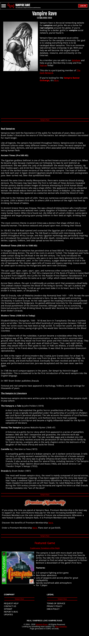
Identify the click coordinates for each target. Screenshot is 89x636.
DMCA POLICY (53, 609)
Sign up (43, 65)
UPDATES (8, 615)
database (76, 60)
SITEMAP (8, 609)
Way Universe (61, 627)
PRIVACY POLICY (54, 606)
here (56, 80)
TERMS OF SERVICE (56, 603)
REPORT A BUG (11, 612)
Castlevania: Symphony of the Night (45, 548)
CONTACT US (10, 606)
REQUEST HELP (11, 603)
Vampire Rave (42, 624)
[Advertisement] (44, 100)
